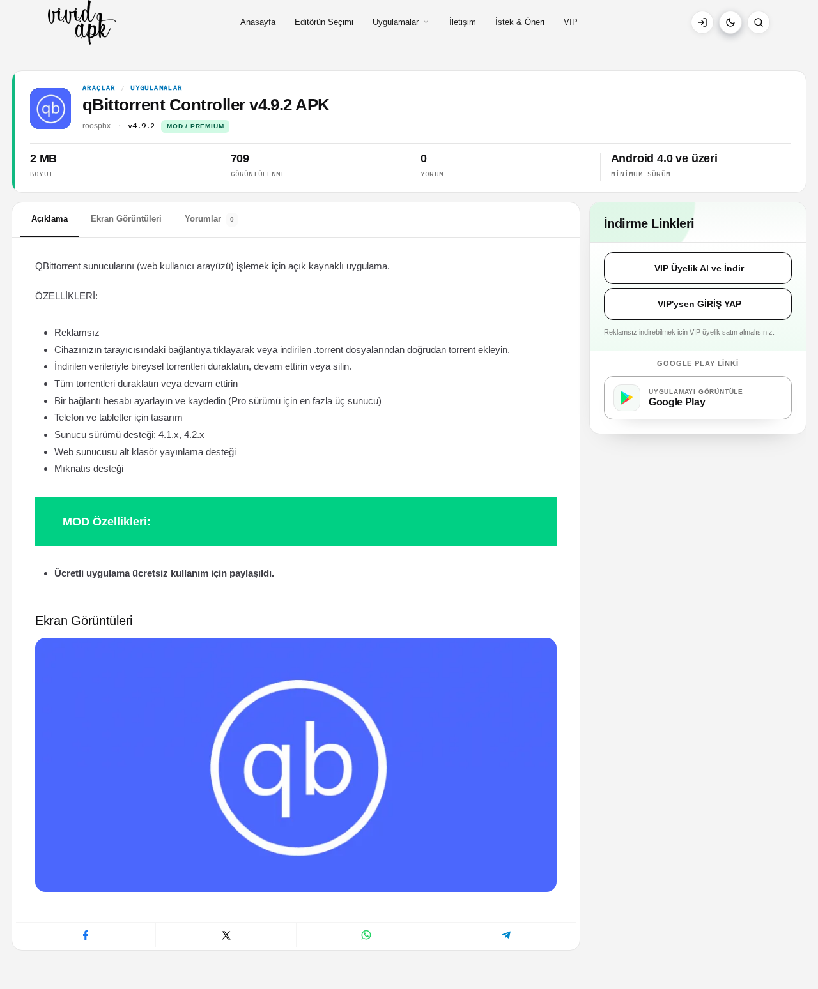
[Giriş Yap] (702, 22)
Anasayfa (257, 22)
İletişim (462, 22)
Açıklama (49, 218)
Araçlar (99, 88)
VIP (571, 22)
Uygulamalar (396, 22)
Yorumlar (209, 218)
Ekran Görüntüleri (126, 218)
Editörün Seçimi (324, 22)
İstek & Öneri (519, 22)
